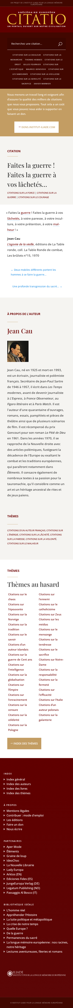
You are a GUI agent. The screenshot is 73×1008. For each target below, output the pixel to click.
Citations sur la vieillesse (45, 74)
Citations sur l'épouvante (16, 607)
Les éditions (15, 820)
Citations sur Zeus (50, 614)
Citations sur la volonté (41, 539)
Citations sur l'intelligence (16, 667)
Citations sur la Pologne (17, 727)
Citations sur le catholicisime (48, 607)
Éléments (13, 851)
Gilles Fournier (32, 64)
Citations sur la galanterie (48, 717)
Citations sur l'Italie (51, 699)
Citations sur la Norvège (17, 617)
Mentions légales (18, 811)
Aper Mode (14, 847)
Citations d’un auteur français (26, 530)
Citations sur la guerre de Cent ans (20, 657)
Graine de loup (16, 856)
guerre (25, 213)
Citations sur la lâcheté (34, 534)
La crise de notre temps (22, 924)
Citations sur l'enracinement (17, 697)
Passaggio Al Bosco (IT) (22, 893)
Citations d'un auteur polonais (49, 707)
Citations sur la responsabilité (48, 672)
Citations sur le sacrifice (48, 652)
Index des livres (17, 789)
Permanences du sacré (22, 938)
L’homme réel (16, 910)
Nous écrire (14, 829)
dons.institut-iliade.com (38, 127)
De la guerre (15, 933)
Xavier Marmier (42, 83)
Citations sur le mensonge (48, 632)
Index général (16, 779)
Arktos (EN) (14, 874)
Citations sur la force (21, 192)
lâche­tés (13, 218)
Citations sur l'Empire (16, 687)
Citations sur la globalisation (17, 677)
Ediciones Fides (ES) (20, 879)
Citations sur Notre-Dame (51, 662)
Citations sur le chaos (17, 596)
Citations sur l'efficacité (47, 692)
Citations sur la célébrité (17, 717)
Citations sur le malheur (22, 543)
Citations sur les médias (49, 621)
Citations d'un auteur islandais (18, 647)
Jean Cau (19, 330)
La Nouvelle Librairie (20, 865)
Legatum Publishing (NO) (23, 888)
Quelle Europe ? (17, 929)
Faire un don (15, 825)
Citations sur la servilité (26, 79)
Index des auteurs (19, 784)
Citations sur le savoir (17, 637)
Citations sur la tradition (17, 627)
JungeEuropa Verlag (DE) (23, 883)
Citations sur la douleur (27, 55)
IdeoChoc (13, 860)
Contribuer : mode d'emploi (25, 815)
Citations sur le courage (33, 197)
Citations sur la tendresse (48, 642)
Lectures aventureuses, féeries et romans (34, 951)
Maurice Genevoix (36, 69)
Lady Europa (15, 870)
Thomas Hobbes (33, 59)
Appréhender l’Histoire (22, 915)
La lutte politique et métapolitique (29, 919)
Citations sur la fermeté (48, 682)
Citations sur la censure (17, 707)
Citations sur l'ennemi (47, 596)
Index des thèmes (25, 743)
